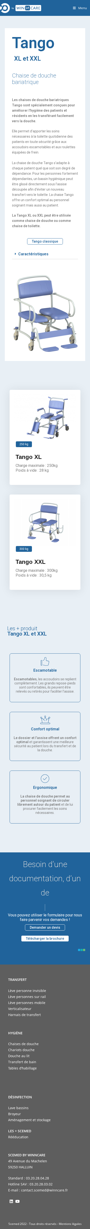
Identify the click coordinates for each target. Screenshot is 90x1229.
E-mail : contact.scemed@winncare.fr (38, 1190)
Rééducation (18, 1137)
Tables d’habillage (22, 1068)
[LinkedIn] (11, 1201)
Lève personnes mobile (26, 1002)
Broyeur (14, 1114)
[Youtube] (17, 1201)
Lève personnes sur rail (27, 996)
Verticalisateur (19, 1008)
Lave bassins (18, 1108)
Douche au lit (19, 1056)
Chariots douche (21, 1050)
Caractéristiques (33, 254)
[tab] (45, 254)
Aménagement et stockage (29, 1120)
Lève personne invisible (27, 990)
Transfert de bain (22, 1062)
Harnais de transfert (24, 1014)
